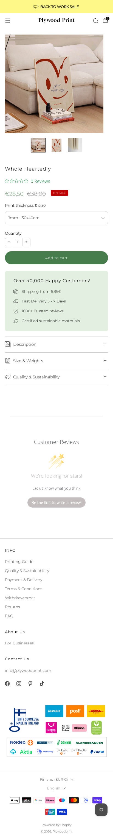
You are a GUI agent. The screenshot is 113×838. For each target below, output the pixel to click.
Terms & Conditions (23, 588)
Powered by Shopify (57, 825)
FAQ (9, 615)
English (53, 788)
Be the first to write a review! (56, 502)
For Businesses (19, 643)
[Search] (95, 20)
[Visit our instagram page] (18, 683)
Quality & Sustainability (27, 570)
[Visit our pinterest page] (30, 683)
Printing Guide (19, 561)
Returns (12, 606)
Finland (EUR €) (54, 779)
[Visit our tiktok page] (41, 683)
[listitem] (56, 6)
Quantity (13, 233)
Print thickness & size (25, 205)
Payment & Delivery (23, 579)
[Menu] (7, 20)
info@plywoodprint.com (28, 670)
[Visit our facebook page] (7, 683)
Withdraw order (20, 597)
